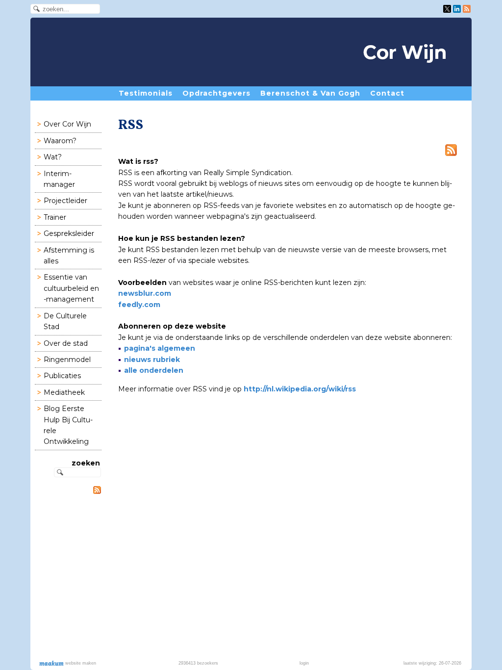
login (304, 663)
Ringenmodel (67, 359)
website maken (80, 663)
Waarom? (60, 140)
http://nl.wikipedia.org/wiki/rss (300, 389)
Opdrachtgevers (216, 93)
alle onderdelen (153, 370)
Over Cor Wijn (67, 124)
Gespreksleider (69, 233)
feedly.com (139, 304)
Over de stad (66, 343)
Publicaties (62, 375)
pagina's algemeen (159, 348)
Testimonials (146, 93)
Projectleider (65, 200)
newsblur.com (144, 293)
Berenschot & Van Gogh (310, 93)
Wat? (53, 157)
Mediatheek (64, 392)
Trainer (55, 217)
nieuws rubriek (152, 359)
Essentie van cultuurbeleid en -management (71, 288)
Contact (387, 93)
